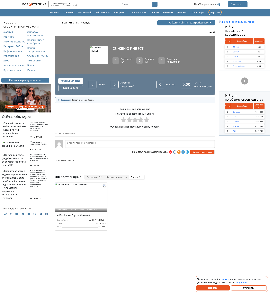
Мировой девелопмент (35, 34)
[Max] (46, 214)
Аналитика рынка (13, 65)
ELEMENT (237, 61)
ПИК (234, 117)
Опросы (155, 12)
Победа (236, 57)
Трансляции (198, 12)
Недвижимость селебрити (32, 42)
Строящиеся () (94, 177)
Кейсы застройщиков (36, 50)
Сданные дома (70, 88)
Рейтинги (8, 36)
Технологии (34, 60)
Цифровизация (12, 51)
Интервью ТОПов (13, 46)
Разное (31, 70)
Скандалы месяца (37, 55)
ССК (234, 131)
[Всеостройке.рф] (35, 4)
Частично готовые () (116, 177)
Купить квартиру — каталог (25, 80)
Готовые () (136, 177)
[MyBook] (40, 214)
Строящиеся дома (70, 81)
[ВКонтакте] (5, 214)
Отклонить (248, 288)
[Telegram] (22, 214)
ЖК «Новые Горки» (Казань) (73, 215)
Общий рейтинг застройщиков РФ (190, 22)
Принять (212, 288)
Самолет (236, 112)
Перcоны (215, 12)
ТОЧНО (236, 47)
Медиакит (182, 12)
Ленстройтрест (239, 66)
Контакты (168, 12)
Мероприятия (139, 12)
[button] (187, 152)
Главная (54, 12)
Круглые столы (12, 70)
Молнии (8, 32)
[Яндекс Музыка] (34, 214)
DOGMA (236, 52)
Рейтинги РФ (84, 12)
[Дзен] (29, 214)
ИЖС (6, 60)
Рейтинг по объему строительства (244, 98)
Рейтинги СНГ (103, 12)
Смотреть (119, 12)
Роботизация (11, 56)
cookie (225, 279)
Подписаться (237, 4)
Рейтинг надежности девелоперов (235, 31)
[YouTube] (17, 214)
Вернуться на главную (76, 22)
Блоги (30, 65)
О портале (68, 12)
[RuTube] (11, 214)
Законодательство (14, 41)
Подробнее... (243, 282)
